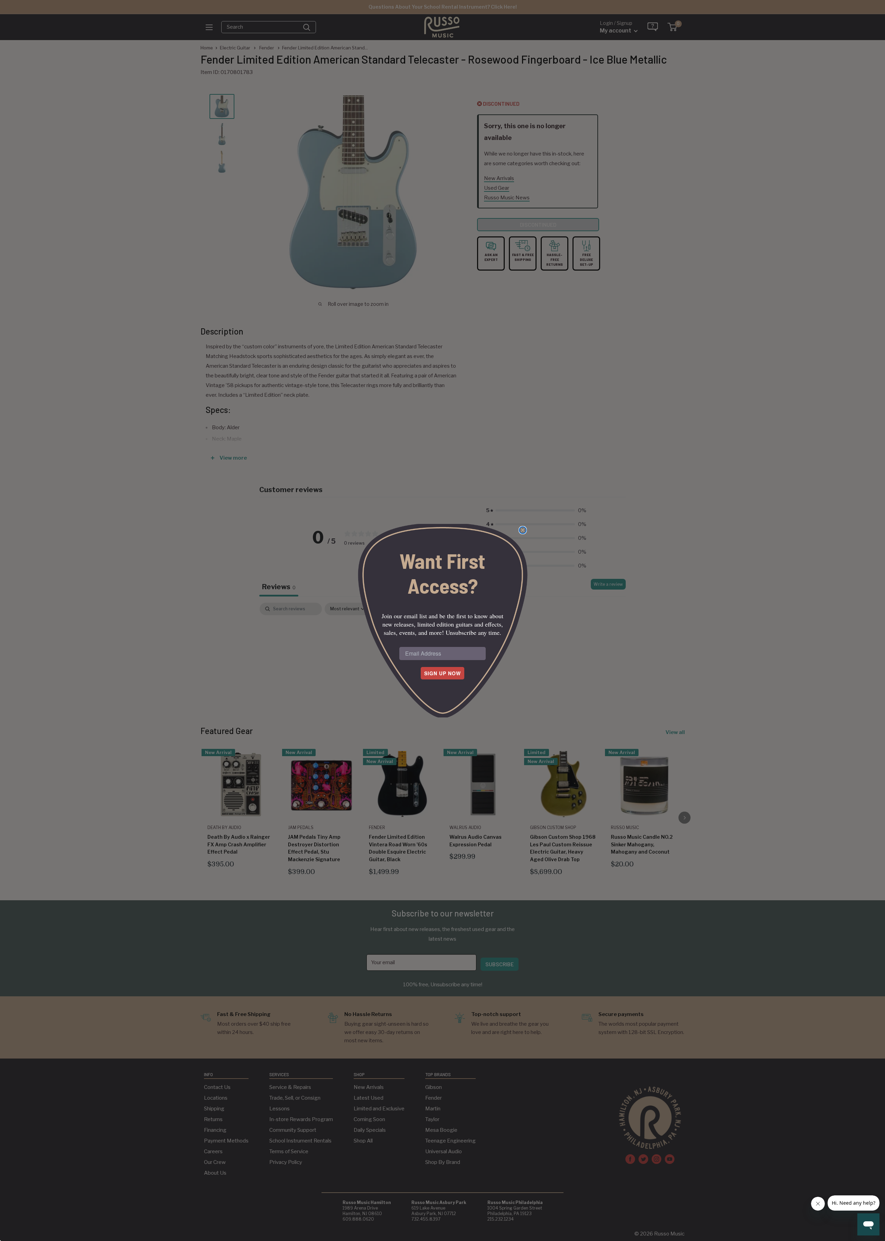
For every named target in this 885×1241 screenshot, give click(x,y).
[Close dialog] (522, 530)
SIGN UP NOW (442, 673)
